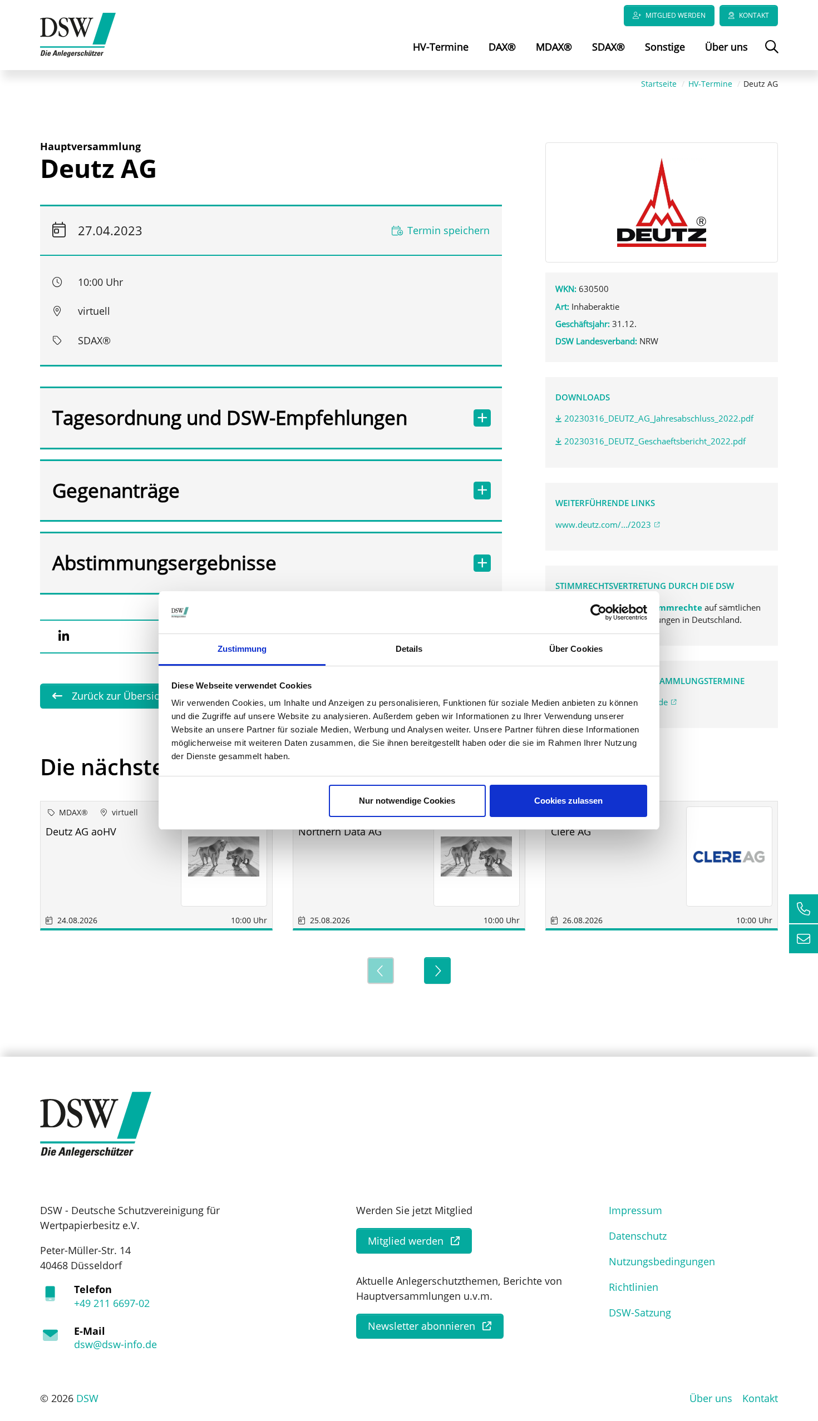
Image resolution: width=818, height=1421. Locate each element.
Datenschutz (638, 1235)
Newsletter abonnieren (421, 1326)
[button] (63, 636)
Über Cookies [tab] (576, 648)
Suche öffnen (770, 54)
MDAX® (554, 46)
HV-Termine (441, 46)
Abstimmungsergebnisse (164, 562)
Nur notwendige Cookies (407, 800)
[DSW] (95, 1124)
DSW (87, 1398)
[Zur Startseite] (78, 34)
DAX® (502, 46)
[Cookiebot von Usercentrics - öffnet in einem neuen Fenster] (598, 612)
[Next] (437, 970)
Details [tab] (409, 648)
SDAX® (608, 46)
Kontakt (754, 15)
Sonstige (665, 46)
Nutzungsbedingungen (662, 1261)
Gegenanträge (116, 490)
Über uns (726, 46)
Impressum (635, 1210)
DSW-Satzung (640, 1312)
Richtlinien (633, 1287)
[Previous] (380, 970)
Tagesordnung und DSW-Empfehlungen (229, 417)
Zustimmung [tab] (242, 648)
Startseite (659, 83)
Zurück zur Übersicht (119, 695)
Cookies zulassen (568, 800)
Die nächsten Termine (156, 766)
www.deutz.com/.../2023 (603, 524)
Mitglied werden (675, 15)
